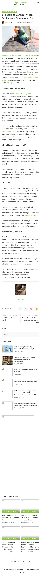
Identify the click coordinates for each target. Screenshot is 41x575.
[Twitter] (26, 309)
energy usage (30, 215)
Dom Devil (8, 22)
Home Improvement (9, 11)
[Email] (36, 309)
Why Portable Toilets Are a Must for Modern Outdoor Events (29, 517)
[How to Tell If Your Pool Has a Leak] (7, 383)
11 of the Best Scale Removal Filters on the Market (10, 517)
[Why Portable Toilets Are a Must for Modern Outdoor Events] (30, 506)
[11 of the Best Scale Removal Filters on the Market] (11, 506)
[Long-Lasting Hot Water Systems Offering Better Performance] (11, 533)
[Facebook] (20, 309)
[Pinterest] (31, 309)
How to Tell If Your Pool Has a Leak (25, 381)
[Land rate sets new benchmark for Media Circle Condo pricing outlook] (7, 406)
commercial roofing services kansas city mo (19, 56)
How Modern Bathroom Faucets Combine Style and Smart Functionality (24, 359)
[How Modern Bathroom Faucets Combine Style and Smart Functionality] (7, 360)
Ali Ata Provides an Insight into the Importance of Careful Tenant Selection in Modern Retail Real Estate (26, 393)
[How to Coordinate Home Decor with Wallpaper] (7, 372)
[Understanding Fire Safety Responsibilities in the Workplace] (7, 349)
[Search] (38, 3)
